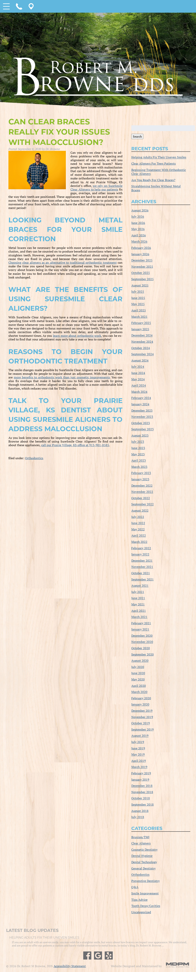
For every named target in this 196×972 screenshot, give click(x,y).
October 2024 (140, 348)
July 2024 (137, 367)
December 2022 (142, 485)
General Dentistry (143, 868)
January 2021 (140, 629)
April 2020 (138, 686)
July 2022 (137, 517)
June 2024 (138, 373)
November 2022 (142, 492)
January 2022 (140, 554)
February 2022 (141, 548)
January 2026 (140, 254)
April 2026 (138, 235)
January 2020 (140, 704)
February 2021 (141, 623)
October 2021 (140, 573)
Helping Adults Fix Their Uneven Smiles (158, 157)
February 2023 (141, 473)
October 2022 (140, 498)
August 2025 (140, 285)
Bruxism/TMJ (140, 837)
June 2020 (138, 673)
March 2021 (139, 617)
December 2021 (142, 560)
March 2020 (139, 692)
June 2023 (138, 448)
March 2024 (139, 392)
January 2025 (140, 329)
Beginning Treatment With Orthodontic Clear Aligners (158, 172)
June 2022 (138, 523)
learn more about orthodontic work (77, 336)
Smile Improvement (145, 893)
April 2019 (138, 761)
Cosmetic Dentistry (144, 849)
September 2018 (142, 804)
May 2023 (138, 454)
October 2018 (140, 798)
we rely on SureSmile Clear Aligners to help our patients (96, 188)
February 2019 (141, 773)
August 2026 (140, 210)
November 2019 (142, 717)
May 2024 (138, 379)
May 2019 (138, 754)
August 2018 (140, 811)
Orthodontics (34, 458)
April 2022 (138, 535)
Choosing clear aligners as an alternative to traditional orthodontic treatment (62, 262)
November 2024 (142, 341)
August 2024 (140, 360)
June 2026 (138, 223)
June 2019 (138, 748)
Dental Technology (144, 862)
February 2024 (141, 398)
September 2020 (142, 654)
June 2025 (138, 298)
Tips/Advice (139, 900)
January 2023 (140, 479)
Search (137, 136)
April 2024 (138, 385)
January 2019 (140, 779)
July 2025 (137, 292)
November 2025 (142, 266)
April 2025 (138, 310)
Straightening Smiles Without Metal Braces (156, 188)
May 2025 (138, 304)
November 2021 (142, 567)
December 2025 (142, 260)
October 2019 (140, 723)
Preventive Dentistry (145, 881)
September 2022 (142, 504)
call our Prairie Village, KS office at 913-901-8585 (75, 445)
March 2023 (139, 467)
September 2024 (142, 354)
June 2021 (138, 598)
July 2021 (137, 592)
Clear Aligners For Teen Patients (153, 163)
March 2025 (139, 317)
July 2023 (137, 442)
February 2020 (141, 698)
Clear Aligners (141, 843)
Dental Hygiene (142, 856)
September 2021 (142, 579)
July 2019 (137, 742)
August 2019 (140, 736)
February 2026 (141, 248)
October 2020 (140, 648)
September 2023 (142, 429)
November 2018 (142, 792)
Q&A (134, 887)
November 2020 (142, 642)
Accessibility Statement (70, 966)
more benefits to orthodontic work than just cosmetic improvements (62, 377)
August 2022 (140, 510)
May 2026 (138, 229)
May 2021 (138, 604)
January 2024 (140, 404)
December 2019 (142, 711)
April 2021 (138, 611)
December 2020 (142, 635)
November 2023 (142, 417)
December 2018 (142, 786)
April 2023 (138, 460)
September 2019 (142, 729)
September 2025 (142, 279)
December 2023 (142, 410)
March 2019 (139, 767)
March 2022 (139, 542)
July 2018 (137, 817)
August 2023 (140, 435)
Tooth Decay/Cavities (145, 906)
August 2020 (140, 661)
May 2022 (138, 529)
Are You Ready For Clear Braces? (153, 180)
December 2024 (142, 335)
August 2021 (140, 586)
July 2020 (137, 667)
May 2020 (138, 679)
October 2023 (140, 423)
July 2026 (137, 217)
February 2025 (141, 323)
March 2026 (139, 241)
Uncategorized (141, 912)
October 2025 (140, 273)
